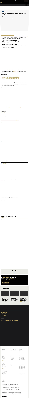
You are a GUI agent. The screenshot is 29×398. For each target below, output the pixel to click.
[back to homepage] (2, 3)
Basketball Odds (3, 350)
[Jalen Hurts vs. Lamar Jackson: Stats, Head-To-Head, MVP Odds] (5, 293)
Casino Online (4, 313)
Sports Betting (4, 312)
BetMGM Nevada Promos (21, 365)
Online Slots (3, 365)
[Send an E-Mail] (14, 107)
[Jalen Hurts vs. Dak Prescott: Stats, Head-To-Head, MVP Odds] (14, 293)
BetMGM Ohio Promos (21, 369)
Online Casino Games (4, 363)
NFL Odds (12, 355)
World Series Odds (4, 380)
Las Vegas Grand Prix (4, 372)
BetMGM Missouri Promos (21, 364)
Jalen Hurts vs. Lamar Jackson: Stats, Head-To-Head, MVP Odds (10, 179)
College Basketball (4, 373)
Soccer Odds (3, 357)
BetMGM (2, 15)
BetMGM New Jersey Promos (22, 366)
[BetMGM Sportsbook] (3, 0)
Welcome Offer (7, 35)
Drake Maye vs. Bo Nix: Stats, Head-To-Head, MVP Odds (8, 216)
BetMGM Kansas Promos (21, 358)
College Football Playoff (4, 371)
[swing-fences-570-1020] (14, 243)
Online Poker (3, 315)
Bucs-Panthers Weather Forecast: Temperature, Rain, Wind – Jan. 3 (10, 79)
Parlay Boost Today (21, 35)
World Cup (3, 379)
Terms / (3, 396)
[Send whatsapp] (20, 107)
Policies (5, 396)
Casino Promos (20, 349)
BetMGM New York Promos (22, 367)
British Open (3, 370)
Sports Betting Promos (21, 350)
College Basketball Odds (13, 350)
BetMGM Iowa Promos (21, 357)
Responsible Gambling (6, 320)
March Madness (3, 381)
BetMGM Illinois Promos (21, 355)
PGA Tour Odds (12, 357)
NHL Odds (12, 356)
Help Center (15, 320)
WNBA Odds (12, 359)
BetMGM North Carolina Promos (22, 368)
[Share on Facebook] (9, 107)
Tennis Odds (3, 358)
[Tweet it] (3, 107)
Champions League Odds (13, 349)
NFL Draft (3, 374)
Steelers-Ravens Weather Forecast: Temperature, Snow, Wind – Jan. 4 (11, 77)
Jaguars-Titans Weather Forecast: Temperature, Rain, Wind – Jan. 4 (10, 78)
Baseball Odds (3, 349)
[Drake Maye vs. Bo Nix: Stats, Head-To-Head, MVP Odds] (24, 293)
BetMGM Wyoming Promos (22, 374)
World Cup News (12, 365)
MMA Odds (3, 355)
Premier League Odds (13, 358)
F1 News (11, 364)
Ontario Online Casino (4, 366)
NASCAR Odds (3, 356)
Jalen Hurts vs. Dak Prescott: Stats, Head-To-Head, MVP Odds (9, 197)
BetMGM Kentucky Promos (22, 359)
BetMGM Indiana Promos (21, 356)
